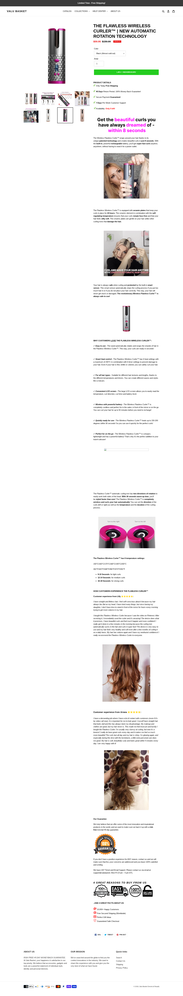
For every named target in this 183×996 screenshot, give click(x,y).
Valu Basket (17, 11)
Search (119, 958)
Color (96, 49)
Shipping (119, 964)
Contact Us (120, 961)
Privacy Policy (122, 968)
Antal (96, 59)
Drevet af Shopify (153, 986)
